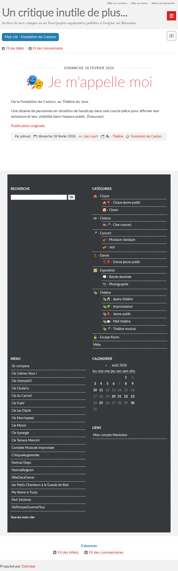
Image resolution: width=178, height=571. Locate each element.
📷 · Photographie (115, 284)
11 (101, 390)
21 (119, 396)
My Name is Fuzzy (25, 492)
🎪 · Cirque (101, 196)
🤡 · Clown (110, 210)
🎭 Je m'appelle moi (89, 82)
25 (101, 403)
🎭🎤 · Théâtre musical (119, 329)
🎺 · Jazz (108, 247)
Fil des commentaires (48, 48)
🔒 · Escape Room (106, 337)
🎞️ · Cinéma (102, 218)
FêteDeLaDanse (23, 477)
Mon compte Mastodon (110, 435)
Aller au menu (139, 3)
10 (95, 390)
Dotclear (29, 566)
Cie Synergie (20, 433)
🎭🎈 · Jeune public (116, 314)
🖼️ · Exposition (104, 270)
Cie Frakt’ (18, 403)
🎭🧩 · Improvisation (117, 306)
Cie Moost (19, 425)
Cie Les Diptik (21, 410)
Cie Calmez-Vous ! (24, 373)
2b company (20, 366)
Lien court (91, 136)
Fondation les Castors (146, 136)
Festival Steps (21, 462)
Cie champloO (22, 381)
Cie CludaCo (20, 388)
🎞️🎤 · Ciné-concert (116, 225)
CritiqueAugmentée (25, 455)
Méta (97, 344)
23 (132, 396)
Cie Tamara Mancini (25, 440)
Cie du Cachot (22, 396)
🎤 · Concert (102, 233)
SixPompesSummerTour (28, 507)
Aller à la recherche (163, 3)
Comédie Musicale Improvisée (33, 448)
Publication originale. (28, 126)
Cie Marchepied (23, 418)
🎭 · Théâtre (114, 136)
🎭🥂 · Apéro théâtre (117, 299)
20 (113, 396)
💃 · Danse (101, 255)
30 (132, 403)
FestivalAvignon (23, 470)
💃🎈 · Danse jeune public (121, 262)
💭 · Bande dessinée (116, 277)
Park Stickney (21, 500)
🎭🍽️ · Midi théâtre (116, 321)
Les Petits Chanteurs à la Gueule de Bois (40, 485)
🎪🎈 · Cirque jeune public (121, 202)
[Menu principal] (171, 15)
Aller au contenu (117, 3)
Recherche (20, 189)
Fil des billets (15, 48)
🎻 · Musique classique (118, 239)
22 (126, 396)
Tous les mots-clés (23, 517)
